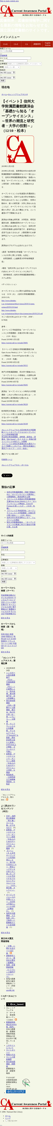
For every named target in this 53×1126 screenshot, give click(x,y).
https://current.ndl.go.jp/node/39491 (15, 343)
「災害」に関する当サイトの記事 (10, 949)
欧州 (27, 430)
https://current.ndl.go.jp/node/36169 (15, 424)
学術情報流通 (12, 435)
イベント (7, 432)
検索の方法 (10, 1055)
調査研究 (37, 44)
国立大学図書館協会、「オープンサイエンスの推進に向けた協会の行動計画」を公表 (21, 524)
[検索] (2, 545)
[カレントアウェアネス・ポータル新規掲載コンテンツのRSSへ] (16, 1020)
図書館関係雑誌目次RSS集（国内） (11, 1024)
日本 (23, 430)
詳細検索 (3, 56)
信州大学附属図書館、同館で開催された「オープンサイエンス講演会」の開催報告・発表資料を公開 (21, 494)
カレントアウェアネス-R (11, 430)
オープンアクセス (18, 432)
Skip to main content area (9, 1)
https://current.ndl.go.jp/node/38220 (15, 404)
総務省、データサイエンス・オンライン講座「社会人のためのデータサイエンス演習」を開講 (10, 763)
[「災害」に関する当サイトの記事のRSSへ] (11, 953)
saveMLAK (10, 990)
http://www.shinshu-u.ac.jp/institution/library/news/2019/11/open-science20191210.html (18, 304)
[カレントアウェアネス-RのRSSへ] (7, 800)
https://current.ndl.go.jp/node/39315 (15, 365)
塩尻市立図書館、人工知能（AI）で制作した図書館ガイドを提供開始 (10, 920)
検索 (2, 81)
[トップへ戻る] (1, 1125)
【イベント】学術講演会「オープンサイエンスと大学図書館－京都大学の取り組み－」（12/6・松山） (21, 513)
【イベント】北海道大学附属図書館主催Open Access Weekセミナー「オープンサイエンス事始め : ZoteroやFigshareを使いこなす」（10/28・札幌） (22, 503)
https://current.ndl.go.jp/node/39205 (15, 385)
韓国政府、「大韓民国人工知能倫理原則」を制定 (10, 779)
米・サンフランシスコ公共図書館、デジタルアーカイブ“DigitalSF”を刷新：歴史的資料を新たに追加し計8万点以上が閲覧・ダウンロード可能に (12, 738)
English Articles (48, 44)
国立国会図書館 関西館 (10, 1064)
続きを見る (5, 618)
